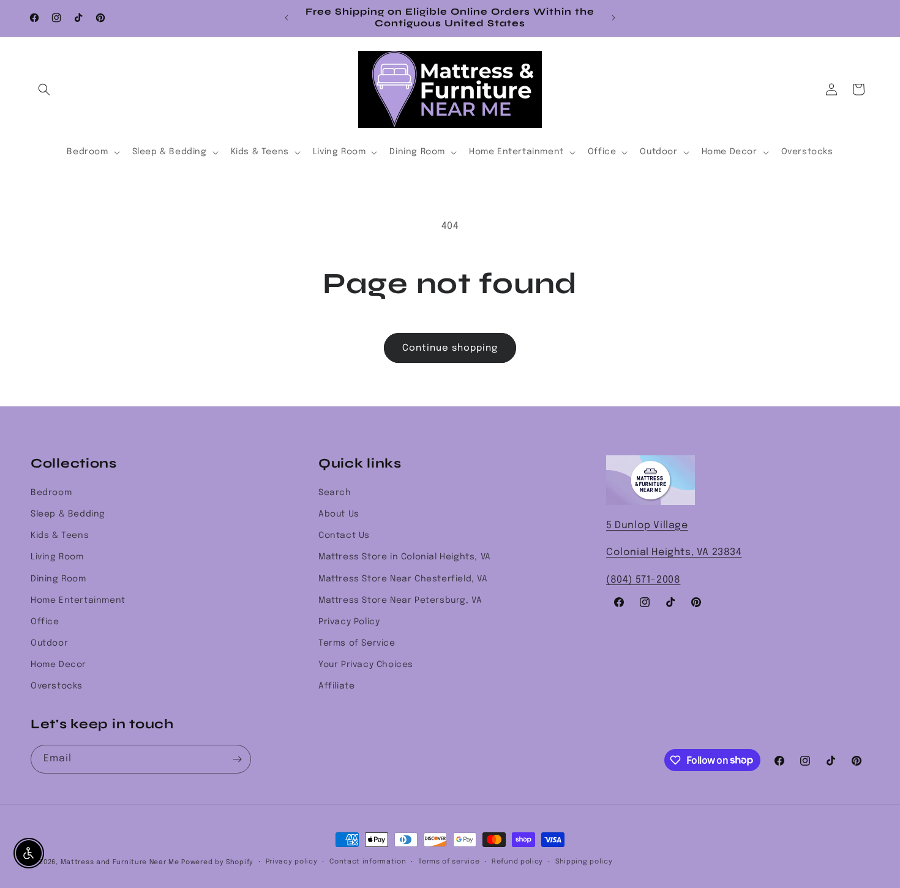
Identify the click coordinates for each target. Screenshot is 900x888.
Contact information (367, 861)
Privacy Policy (349, 621)
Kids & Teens (60, 535)
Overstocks (57, 686)
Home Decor (58, 664)
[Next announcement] (613, 17)
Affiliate (336, 686)
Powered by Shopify (217, 862)
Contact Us (344, 535)
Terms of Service (357, 643)
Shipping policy (584, 861)
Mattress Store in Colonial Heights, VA (404, 557)
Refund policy (517, 861)
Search (334, 492)
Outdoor (49, 643)
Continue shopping (450, 348)
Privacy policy (292, 861)
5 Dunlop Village (647, 525)
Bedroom (51, 492)
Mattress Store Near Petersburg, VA (400, 600)
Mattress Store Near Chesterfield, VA (403, 579)
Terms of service (448, 861)
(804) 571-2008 (643, 580)
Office (45, 621)
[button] (44, 89)
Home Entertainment (78, 600)
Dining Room (58, 579)
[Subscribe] (236, 759)
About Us (338, 514)
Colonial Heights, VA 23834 (674, 552)
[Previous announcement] (286, 17)
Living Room (57, 557)
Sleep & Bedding (68, 514)
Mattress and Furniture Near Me (120, 862)
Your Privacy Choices (365, 664)
